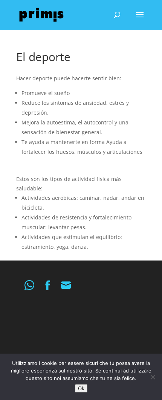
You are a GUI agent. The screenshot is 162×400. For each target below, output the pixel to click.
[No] (152, 377)
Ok (81, 388)
